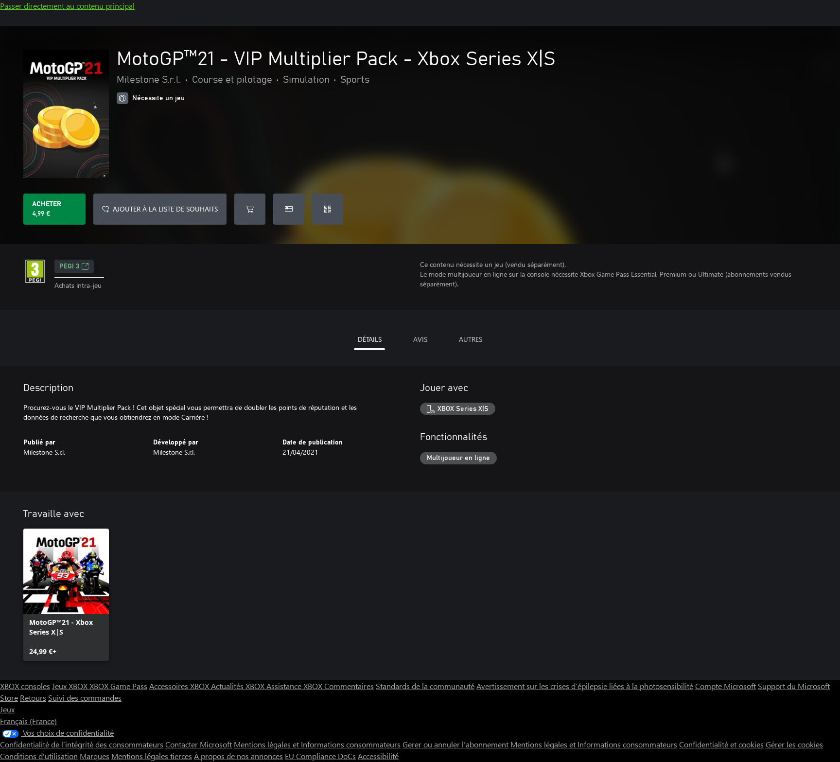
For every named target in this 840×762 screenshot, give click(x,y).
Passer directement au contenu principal (67, 5)
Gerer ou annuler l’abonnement (455, 744)
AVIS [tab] (420, 339)
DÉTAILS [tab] (370, 339)
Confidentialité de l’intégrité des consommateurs (81, 744)
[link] (66, 595)
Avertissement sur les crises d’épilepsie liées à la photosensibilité (584, 686)
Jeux (7, 709)
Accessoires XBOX (180, 686)
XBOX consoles (25, 686)
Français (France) (28, 721)
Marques (94, 756)
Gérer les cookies (794, 744)
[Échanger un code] (327, 209)
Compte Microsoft (725, 686)
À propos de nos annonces (238, 756)
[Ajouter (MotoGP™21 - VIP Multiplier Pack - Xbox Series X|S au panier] (249, 209)
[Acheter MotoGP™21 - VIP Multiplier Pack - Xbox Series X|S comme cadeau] (288, 209)
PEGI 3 (69, 266)
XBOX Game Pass (118, 686)
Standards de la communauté (425, 686)
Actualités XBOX (238, 686)
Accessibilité (378, 756)
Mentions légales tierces (151, 756)
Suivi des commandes (85, 697)
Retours (33, 697)
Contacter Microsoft (198, 744)
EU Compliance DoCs (320, 756)
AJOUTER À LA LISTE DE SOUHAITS (165, 208)
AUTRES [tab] (470, 339)
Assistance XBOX (295, 686)
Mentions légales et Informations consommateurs (317, 744)
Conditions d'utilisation (39, 756)
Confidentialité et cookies (721, 744)
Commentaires (349, 686)
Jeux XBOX (70, 686)
